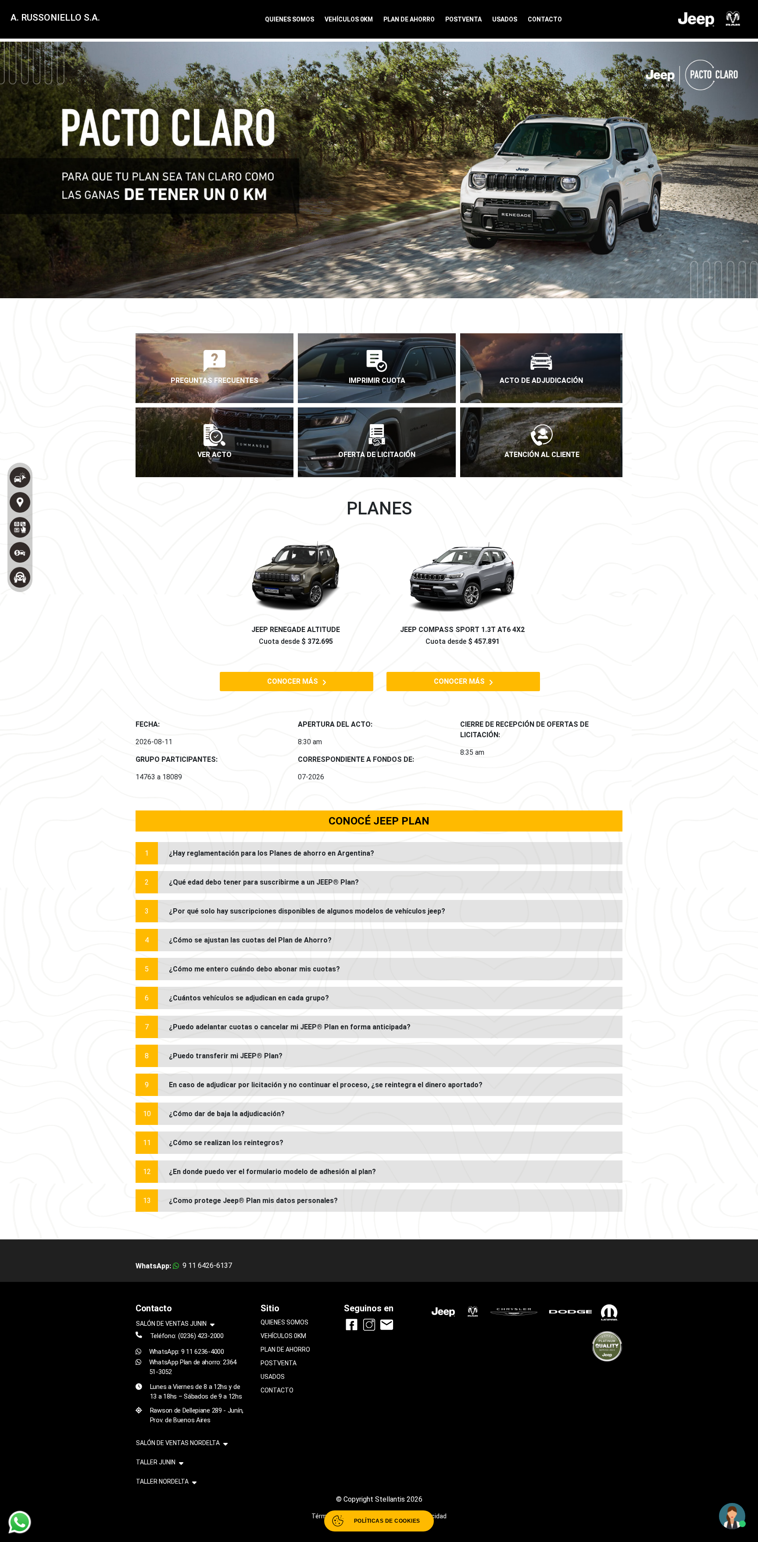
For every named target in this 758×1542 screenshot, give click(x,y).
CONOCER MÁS (292, 681)
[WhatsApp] (20, 1522)
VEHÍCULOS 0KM (349, 19)
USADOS (504, 19)
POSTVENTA (463, 19)
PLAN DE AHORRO (409, 19)
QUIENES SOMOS (289, 19)
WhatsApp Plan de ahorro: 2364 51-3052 (192, 1367)
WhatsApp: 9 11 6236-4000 (186, 1352)
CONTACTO (545, 19)
